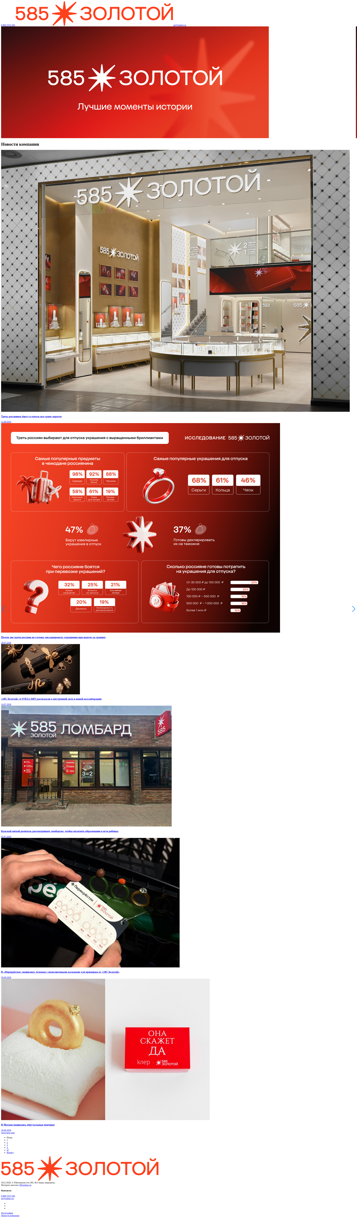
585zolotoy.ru (25, 1185)
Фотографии (7, 1213)
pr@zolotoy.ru (179, 25)
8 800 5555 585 (8, 25)
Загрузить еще (8, 1133)
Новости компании (10, 1215)
